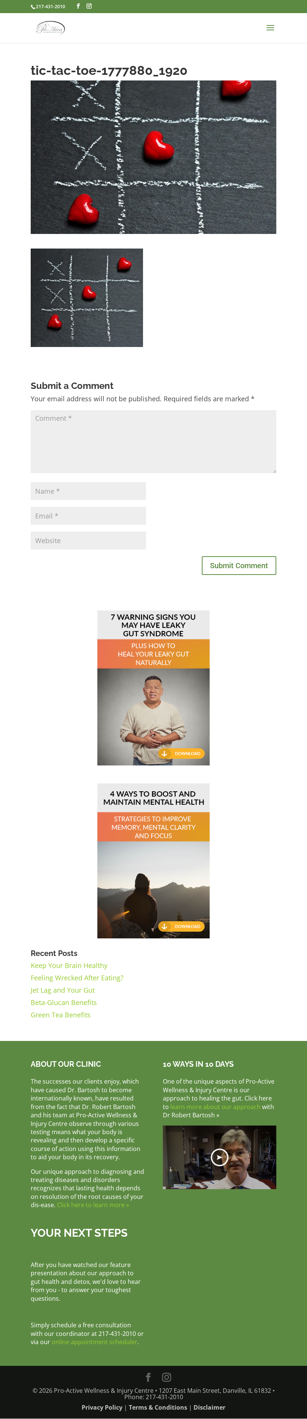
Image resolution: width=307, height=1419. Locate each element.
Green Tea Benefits (61, 1014)
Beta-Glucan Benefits (64, 1002)
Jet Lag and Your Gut (63, 990)
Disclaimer (209, 1407)
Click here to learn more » (93, 1205)
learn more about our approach (215, 1107)
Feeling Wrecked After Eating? (77, 977)
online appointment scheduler (94, 1342)
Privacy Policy (102, 1407)
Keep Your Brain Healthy (69, 965)
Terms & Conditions (158, 1407)
